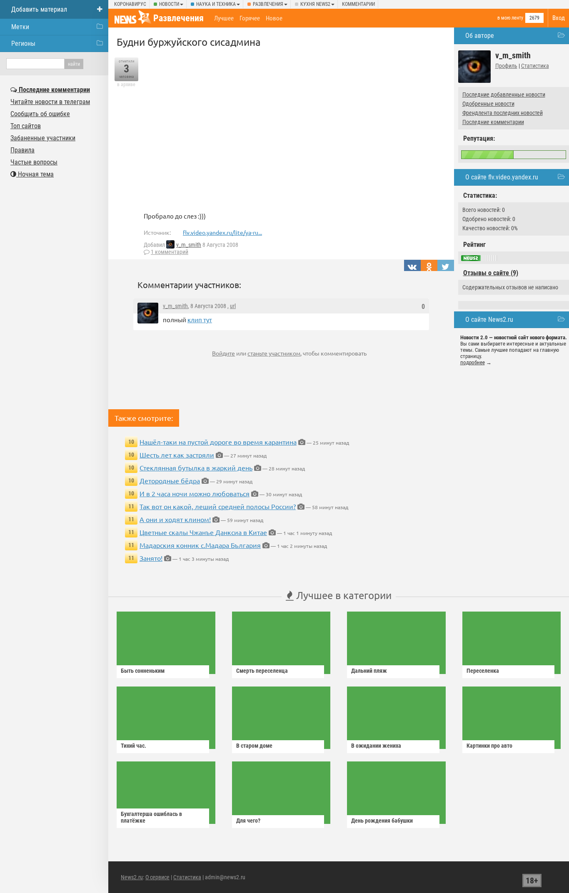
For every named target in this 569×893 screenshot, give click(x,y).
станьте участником (273, 353)
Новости (169, 4)
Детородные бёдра (170, 480)
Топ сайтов (25, 126)
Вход (558, 18)
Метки (20, 27)
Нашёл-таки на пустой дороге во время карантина (218, 442)
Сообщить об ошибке (40, 114)
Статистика (535, 65)
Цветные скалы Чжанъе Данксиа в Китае (203, 532)
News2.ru (132, 877)
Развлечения (268, 4)
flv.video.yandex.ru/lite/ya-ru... (222, 232)
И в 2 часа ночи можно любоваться (195, 493)
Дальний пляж (369, 670)
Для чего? (248, 820)
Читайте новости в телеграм (50, 102)
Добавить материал (39, 9)
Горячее (250, 18)
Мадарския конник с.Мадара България (200, 545)
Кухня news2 (315, 4)
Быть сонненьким (143, 670)
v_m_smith (188, 244)
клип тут (199, 319)
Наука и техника (216, 4)
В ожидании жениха (376, 745)
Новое (274, 18)
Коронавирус (130, 4)
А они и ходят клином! (175, 519)
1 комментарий (169, 252)
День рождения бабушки (382, 820)
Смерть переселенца (262, 670)
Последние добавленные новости (503, 94)
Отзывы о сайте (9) (490, 273)
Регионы (23, 43)
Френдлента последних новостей (502, 112)
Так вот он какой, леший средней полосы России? (218, 506)
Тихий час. (133, 745)
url (233, 306)
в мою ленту (510, 18)
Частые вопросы (33, 162)
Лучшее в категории (343, 595)
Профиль (506, 65)
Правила (22, 150)
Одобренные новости (488, 103)
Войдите (223, 353)
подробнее (472, 362)
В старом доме (254, 745)
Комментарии (358, 4)
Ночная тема (35, 174)
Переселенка (483, 670)
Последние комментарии (493, 122)
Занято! (151, 558)
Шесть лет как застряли (177, 454)
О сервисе (157, 877)
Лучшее (224, 18)
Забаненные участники (42, 138)
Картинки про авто (489, 745)
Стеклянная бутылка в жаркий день (196, 467)
